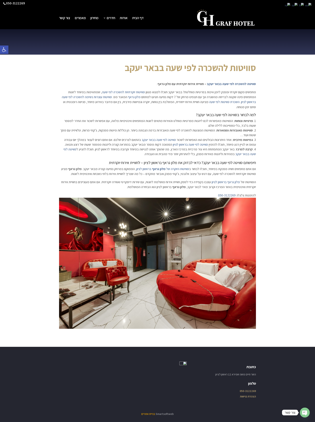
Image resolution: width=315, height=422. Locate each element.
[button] (4, 50)
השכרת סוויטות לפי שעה (224, 102)
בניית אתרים (148, 414)
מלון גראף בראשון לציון (160, 162)
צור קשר (64, 18)
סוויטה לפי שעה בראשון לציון (190, 144)
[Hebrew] (295, 5)
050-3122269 (15, 3)
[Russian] (288, 5)
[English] (308, 5)
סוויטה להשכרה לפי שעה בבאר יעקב (231, 84)
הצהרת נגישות (248, 396)
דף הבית (138, 18)
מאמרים (80, 18)
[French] (301, 5)
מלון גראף (134, 97)
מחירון (94, 18)
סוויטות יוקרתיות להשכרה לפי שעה (123, 92)
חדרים (111, 18)
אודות (124, 18)
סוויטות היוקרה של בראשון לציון (162, 169)
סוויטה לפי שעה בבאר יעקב (217, 114)
